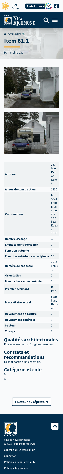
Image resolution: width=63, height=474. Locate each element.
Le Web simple (26, 449)
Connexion (10, 455)
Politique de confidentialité (20, 462)
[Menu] (55, 20)
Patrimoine (14, 34)
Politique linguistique (16, 468)
